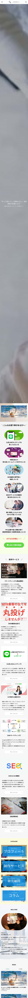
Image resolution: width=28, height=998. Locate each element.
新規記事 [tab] (7, 969)
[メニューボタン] (2, 2)
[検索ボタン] (26, 2)
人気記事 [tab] (20, 969)
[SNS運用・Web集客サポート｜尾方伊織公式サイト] (14, 2)
